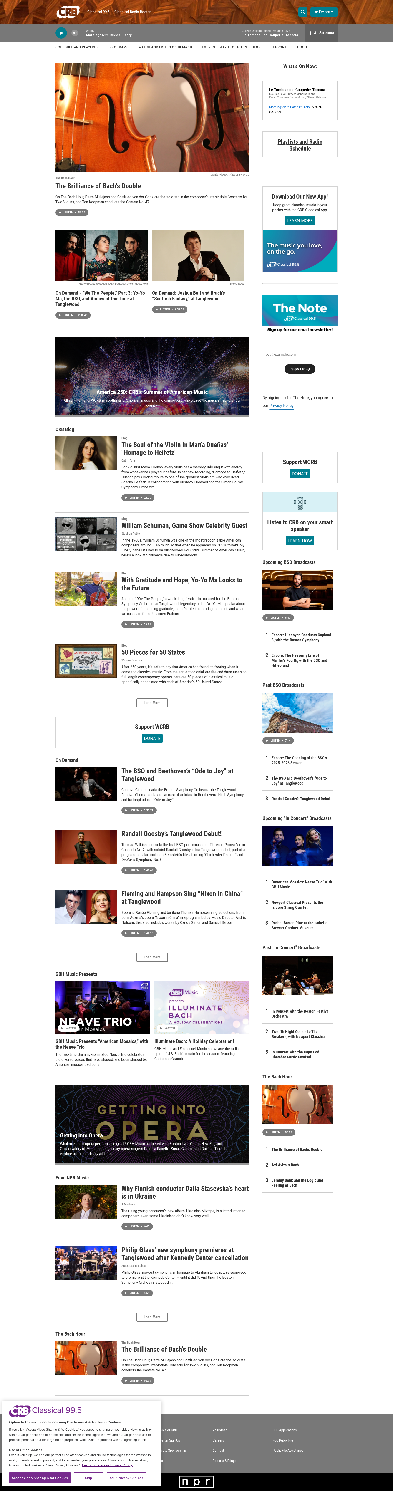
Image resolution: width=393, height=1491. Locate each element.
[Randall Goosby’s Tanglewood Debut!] (86, 847)
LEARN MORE (300, 220)
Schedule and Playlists (77, 47)
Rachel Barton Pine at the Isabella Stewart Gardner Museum (299, 925)
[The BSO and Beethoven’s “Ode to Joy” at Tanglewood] (86, 784)
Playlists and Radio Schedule (300, 145)
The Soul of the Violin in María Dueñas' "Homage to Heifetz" (174, 449)
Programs (119, 47)
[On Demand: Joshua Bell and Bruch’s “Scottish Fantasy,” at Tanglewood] (198, 255)
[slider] (82, 32)
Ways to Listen (233, 47)
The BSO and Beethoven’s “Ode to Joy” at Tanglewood (177, 775)
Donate (326, 12)
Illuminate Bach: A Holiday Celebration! (194, 1041)
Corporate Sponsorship (169, 1450)
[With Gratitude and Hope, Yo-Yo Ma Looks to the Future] (86, 589)
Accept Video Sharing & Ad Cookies (40, 1478)
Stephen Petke (130, 533)
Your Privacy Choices (126, 1478)
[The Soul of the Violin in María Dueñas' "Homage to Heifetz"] (86, 453)
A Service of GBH (165, 1430)
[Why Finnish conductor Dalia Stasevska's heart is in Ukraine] (86, 1202)
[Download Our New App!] (300, 250)
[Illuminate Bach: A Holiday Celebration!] (201, 1007)
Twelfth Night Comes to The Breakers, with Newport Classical (299, 1034)
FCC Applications (285, 1430)
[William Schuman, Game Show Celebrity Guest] (86, 534)
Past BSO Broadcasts (283, 685)
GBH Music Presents (76, 974)
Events (208, 47)
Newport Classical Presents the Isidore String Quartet (297, 905)
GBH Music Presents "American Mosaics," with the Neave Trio (101, 1044)
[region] (81, 1443)
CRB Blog (64, 429)
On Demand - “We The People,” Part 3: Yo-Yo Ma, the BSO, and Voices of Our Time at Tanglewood (100, 298)
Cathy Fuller (128, 460)
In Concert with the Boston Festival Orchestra (301, 1014)
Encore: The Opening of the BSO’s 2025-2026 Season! (299, 760)
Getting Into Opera (81, 1135)
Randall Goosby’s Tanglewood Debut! (171, 834)
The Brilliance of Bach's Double (98, 186)
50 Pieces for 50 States (153, 652)
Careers (218, 1440)
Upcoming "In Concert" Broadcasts (297, 818)
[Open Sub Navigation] (103, 47)
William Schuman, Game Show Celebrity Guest (184, 525)
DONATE (152, 738)
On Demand (66, 760)
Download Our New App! (300, 196)
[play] (61, 33)
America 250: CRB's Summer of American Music (152, 392)
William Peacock (131, 660)
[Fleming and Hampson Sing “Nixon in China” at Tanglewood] (86, 907)
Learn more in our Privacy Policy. (107, 1465)
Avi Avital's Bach (285, 1164)
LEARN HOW (300, 540)
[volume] (75, 33)
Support (279, 47)
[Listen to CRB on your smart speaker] (300, 502)
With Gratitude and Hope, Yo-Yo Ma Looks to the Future (181, 584)
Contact (218, 1450)
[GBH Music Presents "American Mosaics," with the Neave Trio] (102, 1007)
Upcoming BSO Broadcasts (289, 562)
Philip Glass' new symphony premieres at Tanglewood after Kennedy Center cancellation (185, 1254)
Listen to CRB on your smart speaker (300, 525)
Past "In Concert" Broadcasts (291, 947)
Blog (256, 47)
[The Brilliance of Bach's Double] (152, 117)
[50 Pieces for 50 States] (86, 661)
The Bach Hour (65, 178)
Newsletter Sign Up (166, 1440)
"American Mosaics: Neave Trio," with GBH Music (302, 884)
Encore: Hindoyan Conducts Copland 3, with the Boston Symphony (301, 637)
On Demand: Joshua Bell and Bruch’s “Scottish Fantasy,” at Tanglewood (188, 296)
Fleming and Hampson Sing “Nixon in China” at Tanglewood (182, 897)
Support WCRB (152, 726)
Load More (152, 703)
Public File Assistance (288, 1450)
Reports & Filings (224, 1461)
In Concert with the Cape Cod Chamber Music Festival (295, 1054)
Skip (88, 1478)
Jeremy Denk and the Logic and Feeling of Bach (297, 1183)
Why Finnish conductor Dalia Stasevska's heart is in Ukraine (185, 1192)
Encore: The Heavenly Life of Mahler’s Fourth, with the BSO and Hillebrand (299, 660)
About (302, 47)
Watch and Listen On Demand (165, 47)
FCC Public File (283, 1440)
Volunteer (220, 1430)
